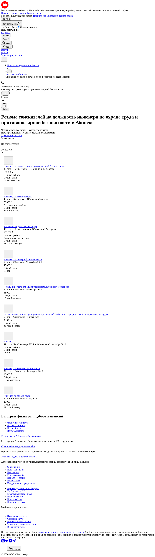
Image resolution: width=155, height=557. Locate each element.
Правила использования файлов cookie (53, 16)
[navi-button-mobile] (4, 59)
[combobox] (15, 86)
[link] (6, 43)
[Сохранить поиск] (4, 105)
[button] (4, 49)
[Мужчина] (8, 161)
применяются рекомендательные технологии (61, 532)
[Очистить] (5, 93)
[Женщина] (8, 221)
